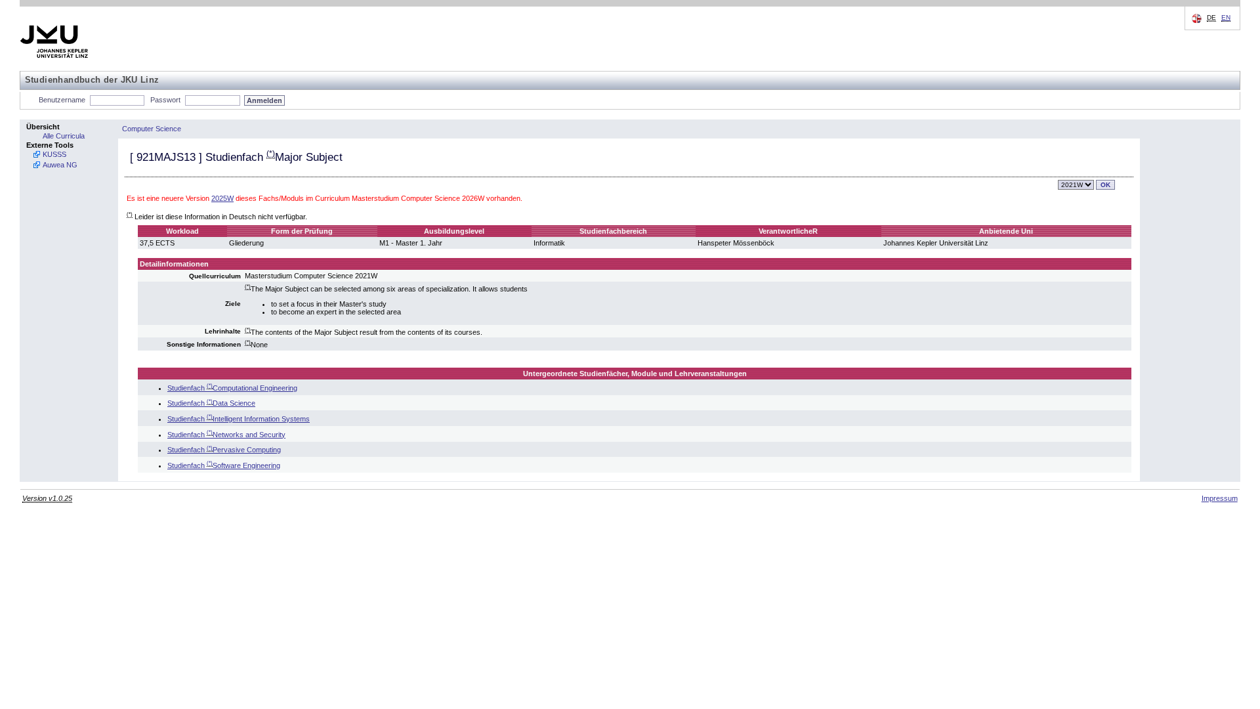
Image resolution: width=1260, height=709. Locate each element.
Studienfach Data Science (211, 403)
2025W (222, 198)
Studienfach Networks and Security (226, 435)
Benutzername (62, 100)
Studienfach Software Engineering (223, 465)
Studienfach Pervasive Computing (224, 450)
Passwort (165, 100)
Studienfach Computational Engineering (232, 388)
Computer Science (151, 129)
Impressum (1220, 498)
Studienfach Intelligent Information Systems (238, 419)
